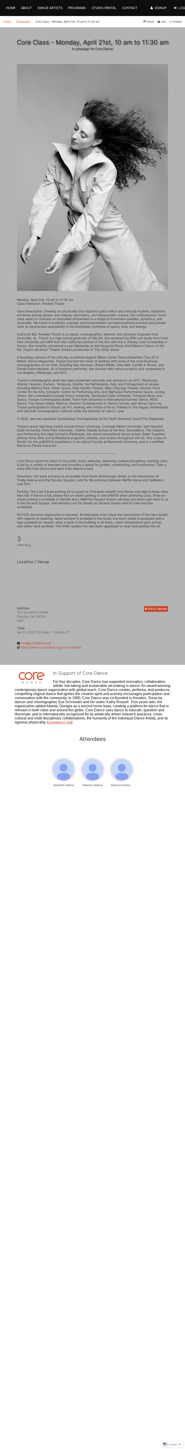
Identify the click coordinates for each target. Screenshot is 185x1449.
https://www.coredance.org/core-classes (51, 647)
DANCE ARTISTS (50, 8)
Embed (177, 21)
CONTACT (129, 8)
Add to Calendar (157, 608)
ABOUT (26, 8)
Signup (160, 8)
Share (150, 21)
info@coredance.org (36, 643)
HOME (10, 8)
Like (163, 21)
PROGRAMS (77, 8)
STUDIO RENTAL (104, 8)
